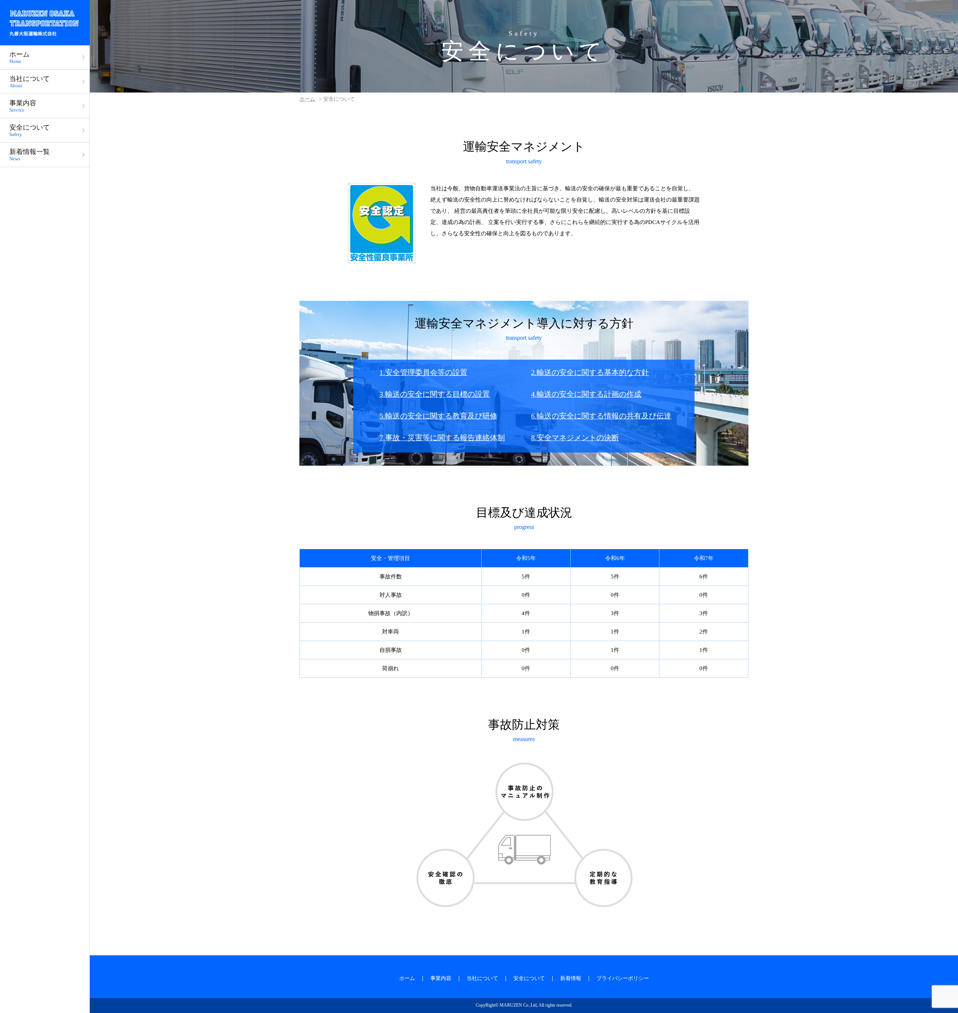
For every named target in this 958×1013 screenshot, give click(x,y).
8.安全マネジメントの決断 (575, 437)
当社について (482, 978)
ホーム (307, 99)
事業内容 (440, 978)
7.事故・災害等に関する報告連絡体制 (442, 437)
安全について (529, 978)
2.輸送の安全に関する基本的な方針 (590, 372)
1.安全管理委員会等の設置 (423, 372)
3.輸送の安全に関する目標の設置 (434, 394)
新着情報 (570, 978)
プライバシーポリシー (623, 978)
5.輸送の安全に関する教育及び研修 (438, 416)
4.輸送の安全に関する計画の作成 (586, 394)
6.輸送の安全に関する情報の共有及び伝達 (601, 416)
